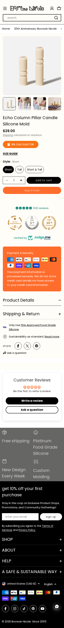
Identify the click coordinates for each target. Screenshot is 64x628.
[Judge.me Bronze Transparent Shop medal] (15, 223)
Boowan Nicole (21, 621)
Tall (19, 169)
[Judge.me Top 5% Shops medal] (32, 223)
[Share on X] (27, 346)
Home (6, 29)
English (48, 584)
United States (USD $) (21, 583)
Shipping (8, 135)
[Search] (56, 18)
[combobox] (32, 17)
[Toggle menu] (5, 8)
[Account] (52, 8)
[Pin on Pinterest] (36, 346)
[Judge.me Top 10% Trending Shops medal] (49, 223)
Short (8, 169)
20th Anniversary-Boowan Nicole (35, 29)
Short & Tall (34, 169)
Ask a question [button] (32, 410)
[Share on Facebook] (18, 346)
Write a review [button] (32, 401)
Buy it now (32, 190)
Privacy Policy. (27, 530)
